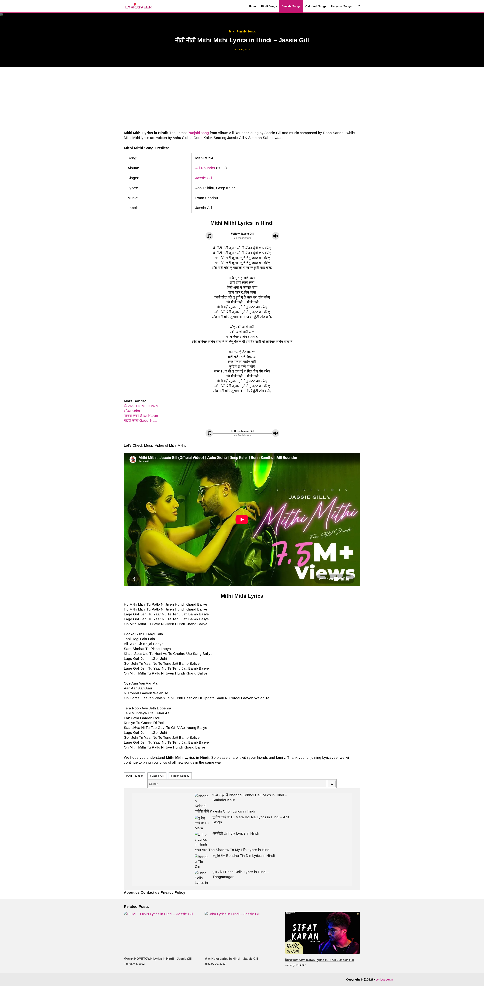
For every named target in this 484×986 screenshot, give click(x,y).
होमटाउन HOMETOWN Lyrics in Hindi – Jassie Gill (158, 958)
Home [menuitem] (252, 6)
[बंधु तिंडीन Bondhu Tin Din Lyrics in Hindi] (202, 861)
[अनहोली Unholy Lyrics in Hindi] (202, 839)
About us (132, 892)
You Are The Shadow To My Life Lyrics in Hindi (232, 850)
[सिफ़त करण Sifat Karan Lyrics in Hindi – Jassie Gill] (322, 933)
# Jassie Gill (157, 775)
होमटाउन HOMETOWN (141, 406)
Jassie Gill (203, 178)
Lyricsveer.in (384, 979)
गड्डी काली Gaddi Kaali (141, 420)
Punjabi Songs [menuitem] (291, 6)
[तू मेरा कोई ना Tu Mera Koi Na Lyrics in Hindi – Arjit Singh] (202, 823)
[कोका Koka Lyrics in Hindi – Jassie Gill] (242, 933)
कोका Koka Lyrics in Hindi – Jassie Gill (231, 958)
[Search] (332, 783)
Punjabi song (198, 133)
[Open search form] (359, 6)
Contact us (150, 892)
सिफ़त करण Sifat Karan (141, 416)
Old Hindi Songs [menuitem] (316, 6)
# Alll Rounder (134, 775)
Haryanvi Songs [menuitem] (341, 6)
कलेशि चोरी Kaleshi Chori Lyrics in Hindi (225, 811)
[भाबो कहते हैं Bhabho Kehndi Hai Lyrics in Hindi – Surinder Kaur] (202, 801)
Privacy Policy (173, 892)
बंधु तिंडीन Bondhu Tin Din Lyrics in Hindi (244, 856)
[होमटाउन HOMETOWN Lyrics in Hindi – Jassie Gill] (161, 933)
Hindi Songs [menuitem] (269, 6)
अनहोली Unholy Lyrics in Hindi (236, 833)
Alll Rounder (205, 168)
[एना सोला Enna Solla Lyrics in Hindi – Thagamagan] (202, 878)
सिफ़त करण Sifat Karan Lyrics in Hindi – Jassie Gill (319, 960)
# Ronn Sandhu (180, 775)
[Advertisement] (242, 98)
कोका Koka (132, 411)
